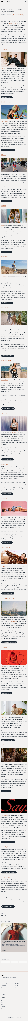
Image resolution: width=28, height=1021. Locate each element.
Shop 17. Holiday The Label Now (8, 872)
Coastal (3, 990)
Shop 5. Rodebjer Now (6, 302)
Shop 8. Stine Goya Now (6, 459)
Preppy (16, 985)
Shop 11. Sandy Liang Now (7, 593)
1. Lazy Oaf (4, 49)
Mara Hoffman (4, 380)
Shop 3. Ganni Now (5, 201)
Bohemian (17, 983)
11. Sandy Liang (5, 547)
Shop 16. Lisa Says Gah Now (7, 842)
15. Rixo (3, 745)
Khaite (2, 666)
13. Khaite (4, 647)
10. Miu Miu (4, 498)
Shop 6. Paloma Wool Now (7, 355)
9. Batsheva (4, 464)
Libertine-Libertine (12, 621)
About (2, 1004)
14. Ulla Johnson (5, 698)
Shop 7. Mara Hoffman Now (7, 408)
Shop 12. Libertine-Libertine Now (8, 642)
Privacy (2, 1008)
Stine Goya (14, 432)
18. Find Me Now (5, 877)
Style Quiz (3, 1002)
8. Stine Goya (5, 413)
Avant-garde (18, 987)
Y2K (2, 992)
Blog (2, 1000)
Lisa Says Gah (4, 815)
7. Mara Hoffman (6, 360)
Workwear (3, 994)
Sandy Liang (4, 566)
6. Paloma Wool (5, 307)
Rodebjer (3, 276)
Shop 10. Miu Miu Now (6, 542)
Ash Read (3, 14)
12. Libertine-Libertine (7, 598)
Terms (2, 1011)
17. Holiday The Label (7, 847)
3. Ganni (3, 155)
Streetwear (23, 962)
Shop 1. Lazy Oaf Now (6, 97)
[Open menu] (26, 2)
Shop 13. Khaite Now (6, 693)
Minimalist (14, 962)
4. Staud (3, 206)
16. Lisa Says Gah (6, 796)
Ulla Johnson (4, 717)
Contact (3, 1006)
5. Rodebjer (4, 256)
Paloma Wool (14, 327)
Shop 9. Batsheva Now (6, 493)
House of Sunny (12, 23)
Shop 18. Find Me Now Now (7, 906)
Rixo (13, 764)
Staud (2, 225)
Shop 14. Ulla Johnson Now (7, 740)
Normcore (17, 990)
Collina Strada (4, 121)
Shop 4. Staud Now (5, 251)
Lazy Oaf (3, 68)
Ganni (19, 174)
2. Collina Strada (6, 102)
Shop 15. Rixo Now (5, 791)
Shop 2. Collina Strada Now (7, 150)
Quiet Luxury (5, 962)
